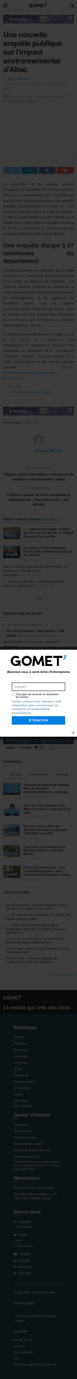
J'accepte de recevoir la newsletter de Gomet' (37, 695)
